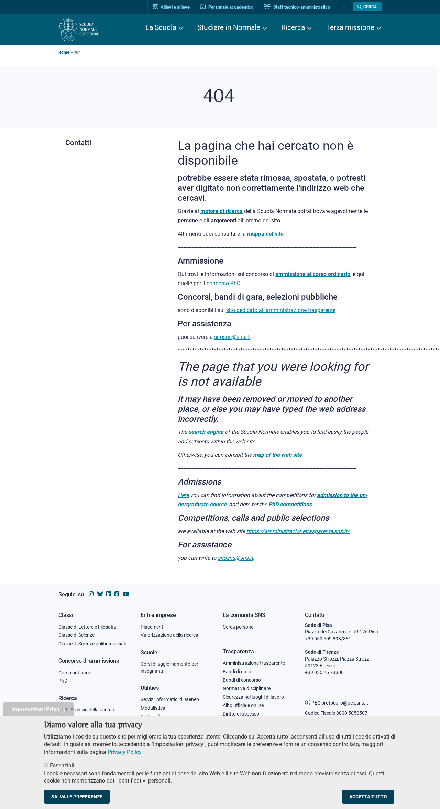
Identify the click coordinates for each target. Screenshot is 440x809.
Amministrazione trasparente (254, 663)
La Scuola (160, 27)
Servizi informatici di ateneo (170, 699)
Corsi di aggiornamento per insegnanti (169, 667)
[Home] (79, 29)
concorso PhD (224, 283)
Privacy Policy (125, 752)
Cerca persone (238, 627)
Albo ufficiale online (243, 705)
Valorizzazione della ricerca (169, 635)
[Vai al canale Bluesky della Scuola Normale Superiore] (100, 594)
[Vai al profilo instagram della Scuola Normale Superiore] (91, 594)
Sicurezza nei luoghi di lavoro (253, 697)
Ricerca (293, 27)
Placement (152, 627)
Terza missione (350, 27)
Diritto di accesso (241, 714)
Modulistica (153, 708)
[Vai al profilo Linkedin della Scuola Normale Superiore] (108, 594)
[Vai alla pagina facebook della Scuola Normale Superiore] (116, 594)
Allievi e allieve (175, 7)
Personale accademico (230, 7)
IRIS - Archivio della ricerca (86, 709)
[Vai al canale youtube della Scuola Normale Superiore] (126, 594)
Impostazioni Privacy (38, 709)
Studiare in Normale (228, 27)
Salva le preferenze (76, 796)
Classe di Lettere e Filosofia (87, 627)
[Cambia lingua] (343, 6)
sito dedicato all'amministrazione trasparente (281, 310)
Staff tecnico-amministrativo (301, 7)
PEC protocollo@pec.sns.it (339, 703)
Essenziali (62, 765)
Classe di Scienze (76, 635)
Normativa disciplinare (247, 688)
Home (63, 52)
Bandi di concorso (242, 680)
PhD (62, 681)
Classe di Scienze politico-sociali (92, 643)
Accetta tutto (368, 796)
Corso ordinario (74, 672)
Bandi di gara (237, 671)
